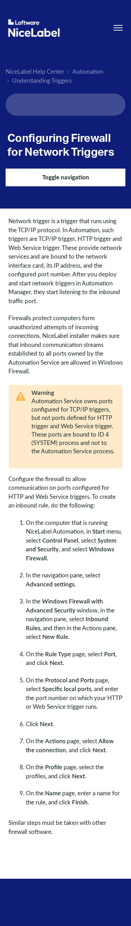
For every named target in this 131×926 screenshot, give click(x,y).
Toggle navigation (65, 177)
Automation (87, 72)
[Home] (34, 28)
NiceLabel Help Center (35, 72)
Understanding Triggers (42, 81)
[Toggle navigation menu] (118, 28)
